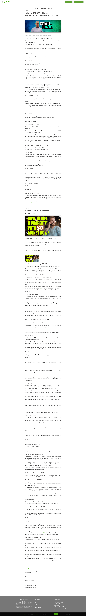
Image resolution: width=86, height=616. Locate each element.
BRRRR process (44, 188)
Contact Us (37, 605)
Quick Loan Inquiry (38, 607)
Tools (36, 604)
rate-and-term (58, 341)
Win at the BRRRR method (37, 211)
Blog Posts (32, 18)
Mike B (27, 205)
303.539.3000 (56, 605)
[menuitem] (50, 2)
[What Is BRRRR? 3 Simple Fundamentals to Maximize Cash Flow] (43, 26)
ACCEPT (55, 614)
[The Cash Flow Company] (5, 2)
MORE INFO (61, 614)
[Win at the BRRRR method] (43, 225)
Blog (36, 602)
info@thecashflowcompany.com (59, 606)
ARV (40, 288)
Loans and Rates (38, 601)
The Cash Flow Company (32, 591)
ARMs (44, 532)
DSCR (43, 531)
